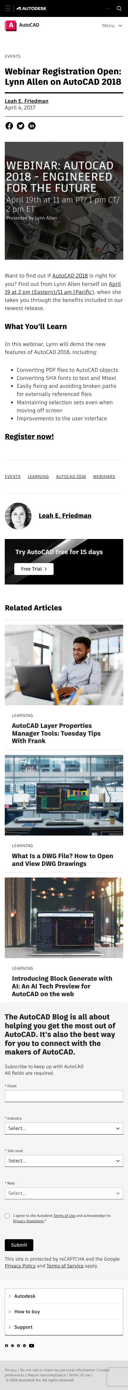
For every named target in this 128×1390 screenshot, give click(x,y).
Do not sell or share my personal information (57, 1370)
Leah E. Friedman (27, 101)
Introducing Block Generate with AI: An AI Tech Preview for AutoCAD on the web (62, 986)
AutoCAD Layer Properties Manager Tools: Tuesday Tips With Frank (56, 733)
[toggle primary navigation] (11, 8)
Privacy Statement (28, 1221)
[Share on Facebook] (9, 126)
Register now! (29, 436)
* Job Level (14, 1151)
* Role (10, 1183)
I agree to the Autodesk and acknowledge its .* (62, 1222)
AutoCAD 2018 (70, 276)
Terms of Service (65, 1265)
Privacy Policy (20, 1265)
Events (13, 476)
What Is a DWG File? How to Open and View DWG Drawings (62, 860)
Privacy (11, 1370)
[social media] (20, 1346)
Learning (38, 476)
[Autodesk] (32, 8)
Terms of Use (64, 1215)
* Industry (13, 1118)
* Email (11, 1086)
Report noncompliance (47, 1375)
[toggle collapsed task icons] (108, 8)
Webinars (104, 476)
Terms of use (79, 1375)
